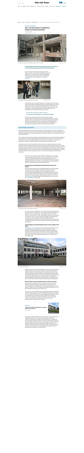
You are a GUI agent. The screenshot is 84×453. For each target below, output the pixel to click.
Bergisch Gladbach (35, 22)
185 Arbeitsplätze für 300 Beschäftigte (32, 227)
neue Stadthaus (30, 176)
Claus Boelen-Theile (29, 31)
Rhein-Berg (28, 22)
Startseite (19, 22)
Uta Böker (29, 310)
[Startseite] (42, 2)
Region (23, 22)
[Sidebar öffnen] (19, 6)
